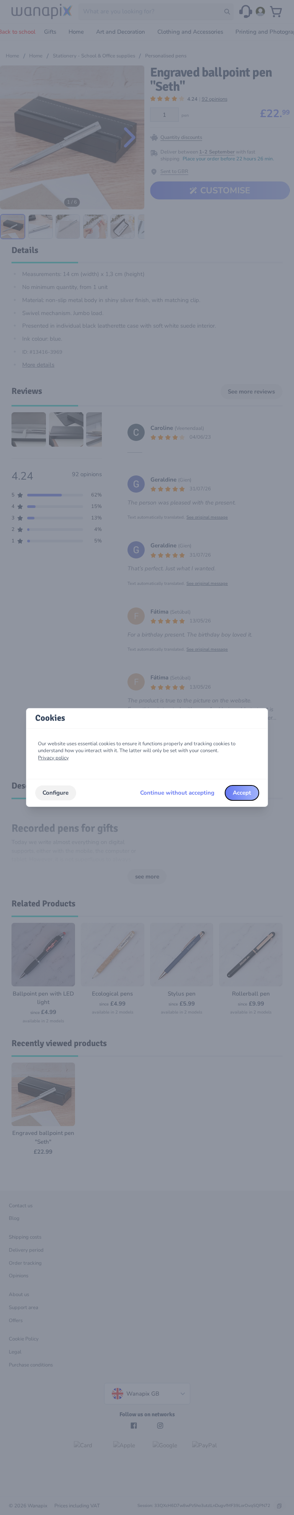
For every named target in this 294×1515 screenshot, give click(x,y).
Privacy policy (53, 757)
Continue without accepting (177, 793)
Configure (55, 793)
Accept (242, 793)
